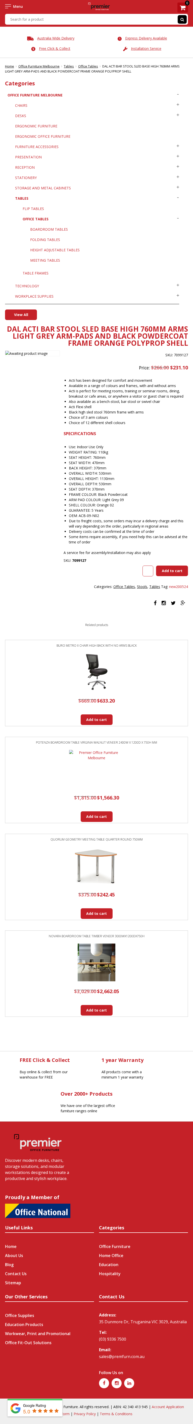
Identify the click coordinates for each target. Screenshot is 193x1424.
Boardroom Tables (49, 229)
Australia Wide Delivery (55, 38)
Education (108, 1264)
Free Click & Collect (54, 48)
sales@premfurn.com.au (121, 1356)
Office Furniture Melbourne (39, 66)
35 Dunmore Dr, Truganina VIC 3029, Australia (143, 1322)
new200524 (178, 586)
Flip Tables (33, 208)
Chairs (21, 105)
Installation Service (146, 48)
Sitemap (13, 1283)
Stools (142, 586)
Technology (27, 286)
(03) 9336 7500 (112, 1339)
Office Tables (88, 66)
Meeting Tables (45, 260)
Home (9, 66)
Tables (69, 66)
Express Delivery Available (146, 38)
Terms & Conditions (116, 1413)
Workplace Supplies (34, 296)
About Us (14, 1255)
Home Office (111, 1255)
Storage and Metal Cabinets (43, 188)
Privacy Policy (85, 1413)
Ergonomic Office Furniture (42, 136)
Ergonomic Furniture (36, 126)
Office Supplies (19, 1315)
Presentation (28, 157)
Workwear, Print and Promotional (37, 1333)
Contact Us (16, 1273)
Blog (9, 1264)
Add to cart (172, 570)
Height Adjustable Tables (55, 250)
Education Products (24, 1324)
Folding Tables (45, 239)
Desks (20, 115)
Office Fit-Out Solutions (28, 1342)
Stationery (26, 177)
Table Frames (36, 273)
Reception (25, 167)
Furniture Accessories (37, 146)
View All (21, 314)
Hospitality (110, 1273)
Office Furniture (114, 1246)
